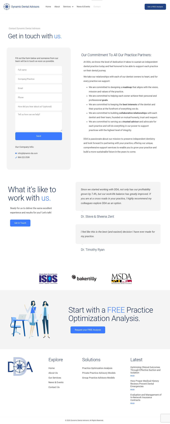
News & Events (83, 6)
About (57, 6)
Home (48, 6)
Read (132, 376)
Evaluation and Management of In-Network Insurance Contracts (146, 397)
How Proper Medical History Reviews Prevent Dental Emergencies (144, 384)
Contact (97, 6)
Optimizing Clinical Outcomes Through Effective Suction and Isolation (145, 370)
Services (67, 6)
